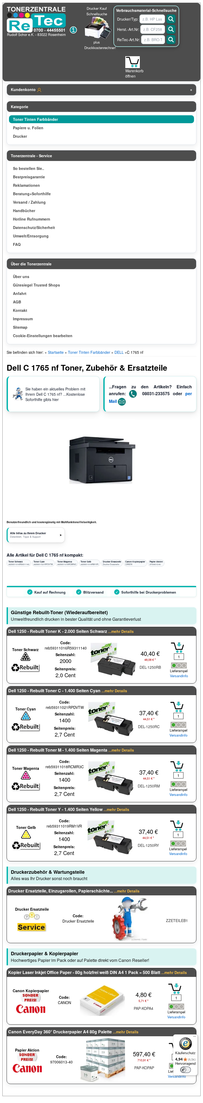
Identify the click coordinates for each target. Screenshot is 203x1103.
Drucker (20, 136)
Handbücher (24, 210)
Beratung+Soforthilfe (32, 193)
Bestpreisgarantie (29, 176)
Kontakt (20, 310)
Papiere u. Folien (28, 127)
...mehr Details (121, 631)
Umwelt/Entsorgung (31, 235)
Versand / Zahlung (29, 202)
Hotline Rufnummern (31, 219)
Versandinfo (179, 676)
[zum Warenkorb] (132, 62)
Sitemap (20, 327)
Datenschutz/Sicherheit (34, 227)
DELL (119, 352)
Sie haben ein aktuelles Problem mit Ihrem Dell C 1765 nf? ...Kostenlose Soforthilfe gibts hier (55, 394)
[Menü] (194, 1037)
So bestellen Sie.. (28, 168)
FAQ (17, 244)
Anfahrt (19, 293)
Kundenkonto (24, 89)
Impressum (23, 318)
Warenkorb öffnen (134, 73)
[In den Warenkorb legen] (177, 647)
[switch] (185, 1070)
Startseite (56, 352)
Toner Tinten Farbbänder (35, 119)
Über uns (21, 276)
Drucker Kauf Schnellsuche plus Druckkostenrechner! (100, 28)
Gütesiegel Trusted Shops (36, 285)
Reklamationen (26, 185)
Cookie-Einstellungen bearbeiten (42, 335)
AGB (17, 301)
